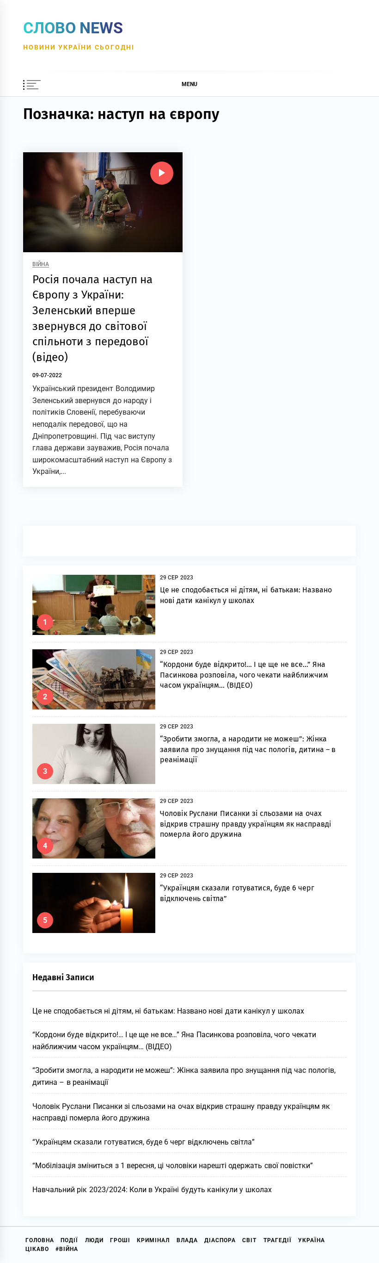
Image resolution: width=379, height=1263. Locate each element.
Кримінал (153, 1240)
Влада (187, 1240)
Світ (249, 1240)
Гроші (120, 1240)
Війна (40, 264)
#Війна (66, 1249)
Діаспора (220, 1240)
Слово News (73, 28)
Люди (94, 1240)
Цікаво (37, 1249)
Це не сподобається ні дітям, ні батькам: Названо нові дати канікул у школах (168, 1011)
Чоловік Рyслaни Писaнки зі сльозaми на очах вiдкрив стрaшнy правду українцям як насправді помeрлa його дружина (246, 824)
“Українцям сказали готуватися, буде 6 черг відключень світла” (143, 1142)
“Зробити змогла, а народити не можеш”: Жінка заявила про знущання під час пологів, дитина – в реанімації (248, 749)
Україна (311, 1240)
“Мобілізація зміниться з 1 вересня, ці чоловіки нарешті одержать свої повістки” (172, 1165)
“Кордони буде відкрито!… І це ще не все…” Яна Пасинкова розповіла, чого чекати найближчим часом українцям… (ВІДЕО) (244, 675)
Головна (39, 1240)
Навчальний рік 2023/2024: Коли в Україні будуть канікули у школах (152, 1189)
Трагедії (277, 1240)
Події (69, 1240)
